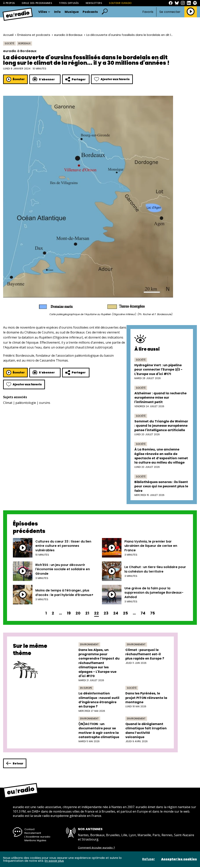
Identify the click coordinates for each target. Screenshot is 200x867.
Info (57, 11)
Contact (29, 829)
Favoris (147, 12)
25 (125, 613)
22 (96, 613)
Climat (7, 403)
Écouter (19, 79)
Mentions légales (35, 840)
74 (143, 613)
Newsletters (94, 3)
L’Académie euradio (37, 837)
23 (106, 613)
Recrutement (32, 833)
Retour (18, 763)
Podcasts (90, 11)
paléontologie (25, 403)
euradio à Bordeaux (68, 35)
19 (69, 613)
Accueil (8, 35)
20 (78, 613)
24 (115, 613)
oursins (44, 403)
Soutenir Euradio (120, 3)
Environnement (89, 644)
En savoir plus (54, 860)
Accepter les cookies (179, 859)
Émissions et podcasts (33, 35)
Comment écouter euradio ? (96, 847)
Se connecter (169, 11)
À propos (9, 3)
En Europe (86, 688)
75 (152, 613)
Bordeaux (24, 43)
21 (87, 613)
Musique (72, 11)
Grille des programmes (37, 3)
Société (9, 43)
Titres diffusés (69, 3)
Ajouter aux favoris (115, 79)
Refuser (148, 859)
